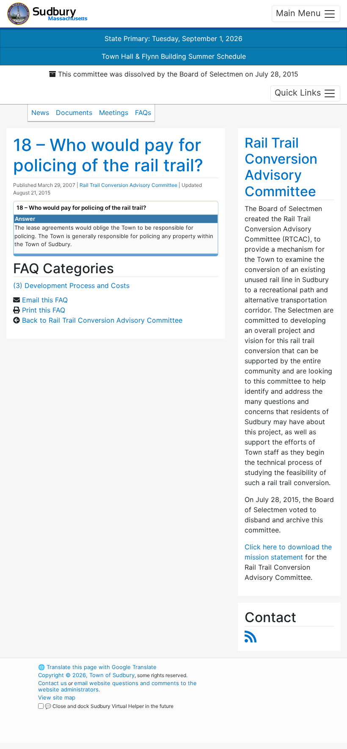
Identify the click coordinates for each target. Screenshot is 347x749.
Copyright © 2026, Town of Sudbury (86, 675)
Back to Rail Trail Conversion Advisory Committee (102, 320)
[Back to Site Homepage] (47, 13)
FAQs (143, 112)
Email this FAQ (45, 300)
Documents (74, 112)
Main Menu (299, 13)
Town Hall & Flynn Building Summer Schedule (174, 56)
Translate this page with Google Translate (97, 667)
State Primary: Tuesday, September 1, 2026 (173, 38)
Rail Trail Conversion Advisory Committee (128, 185)
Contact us (52, 683)
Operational (279, 713)
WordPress (265, 667)
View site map (56, 697)
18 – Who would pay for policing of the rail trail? (108, 155)
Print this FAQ (43, 310)
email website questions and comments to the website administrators (117, 686)
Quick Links (299, 93)
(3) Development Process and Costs (71, 285)
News (40, 112)
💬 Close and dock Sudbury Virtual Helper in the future (109, 706)
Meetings (113, 112)
